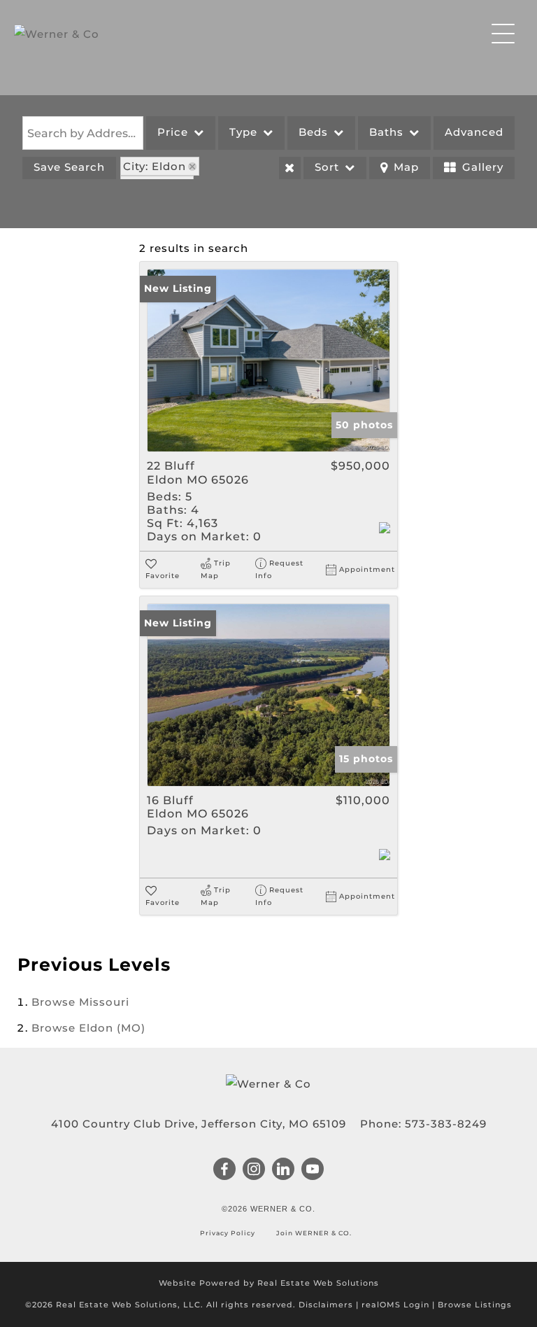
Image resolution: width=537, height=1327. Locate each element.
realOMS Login (395, 1305)
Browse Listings (475, 1305)
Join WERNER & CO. (313, 1233)
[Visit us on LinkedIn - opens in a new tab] (283, 1170)
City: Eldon (154, 166)
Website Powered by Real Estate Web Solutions (269, 1283)
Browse (80, 1002)
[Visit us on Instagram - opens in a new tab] (254, 1170)
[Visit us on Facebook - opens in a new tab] (224, 1170)
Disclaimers (326, 1305)
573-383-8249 (446, 1123)
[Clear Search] (290, 168)
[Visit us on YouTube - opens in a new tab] (313, 1170)
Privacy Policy (228, 1233)
